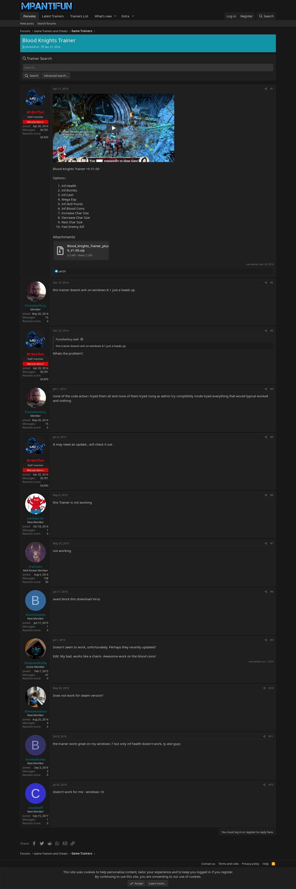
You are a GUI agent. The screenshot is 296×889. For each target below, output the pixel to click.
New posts (27, 23)
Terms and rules (228, 864)
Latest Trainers (53, 16)
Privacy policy (250, 864)
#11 (271, 736)
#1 (271, 89)
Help (266, 864)
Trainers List (79, 16)
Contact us (208, 864)
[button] (115, 16)
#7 (271, 543)
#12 (271, 785)
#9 (271, 640)
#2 (271, 282)
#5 (271, 437)
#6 (271, 495)
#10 (271, 688)
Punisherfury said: (67, 339)
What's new (103, 16)
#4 (271, 389)
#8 (271, 592)
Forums (29, 16)
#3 (271, 331)
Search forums (46, 23)
